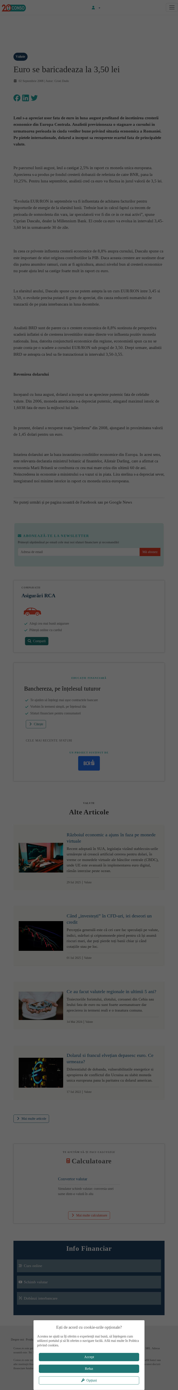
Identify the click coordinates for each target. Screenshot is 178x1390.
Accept (89, 1357)
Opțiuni (91, 1380)
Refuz (89, 1368)
